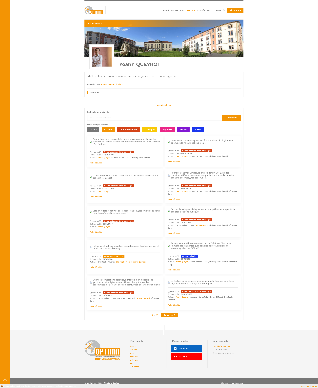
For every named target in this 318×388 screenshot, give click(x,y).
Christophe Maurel (124, 262)
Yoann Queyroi (104, 157)
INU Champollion (94, 23)
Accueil (166, 10)
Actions (174, 10)
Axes (182, 10)
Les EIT (210, 10)
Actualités (220, 10)
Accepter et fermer (309, 386)
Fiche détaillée (96, 163)
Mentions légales (111, 383)
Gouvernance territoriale (111, 84)
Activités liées (164, 105)
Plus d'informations (221, 346)
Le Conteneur (237, 383)
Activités (201, 10)
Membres (191, 10)
